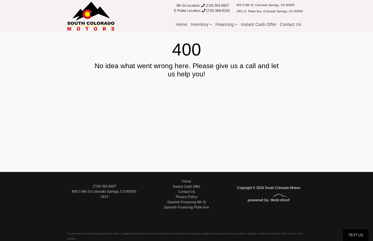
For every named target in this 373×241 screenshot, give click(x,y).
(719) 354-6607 (217, 5)
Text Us (355, 235)
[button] (201, 24)
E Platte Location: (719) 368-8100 (202, 11)
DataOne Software (138, 234)
